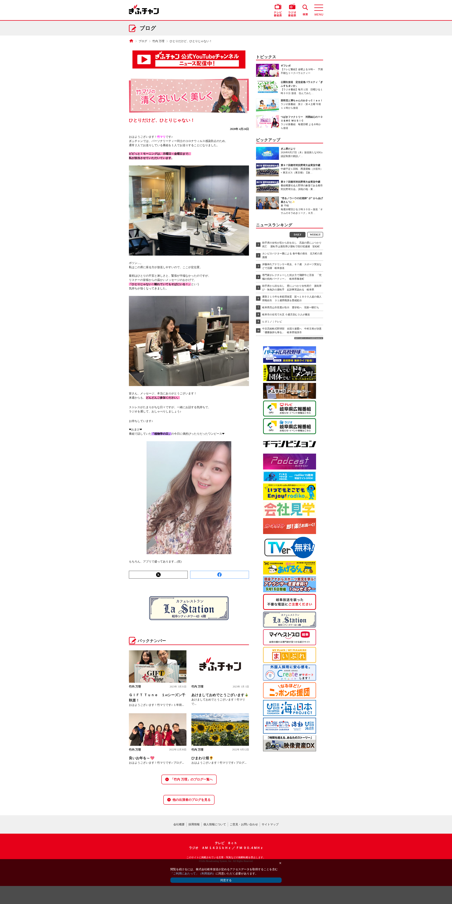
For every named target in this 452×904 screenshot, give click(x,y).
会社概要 (179, 824)
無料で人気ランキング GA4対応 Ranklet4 (308, 338)
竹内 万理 (158, 41)
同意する (226, 880)
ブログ (143, 41)
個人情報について (214, 824)
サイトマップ (270, 824)
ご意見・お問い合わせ (244, 824)
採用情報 (194, 824)
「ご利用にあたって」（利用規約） (193, 873)
